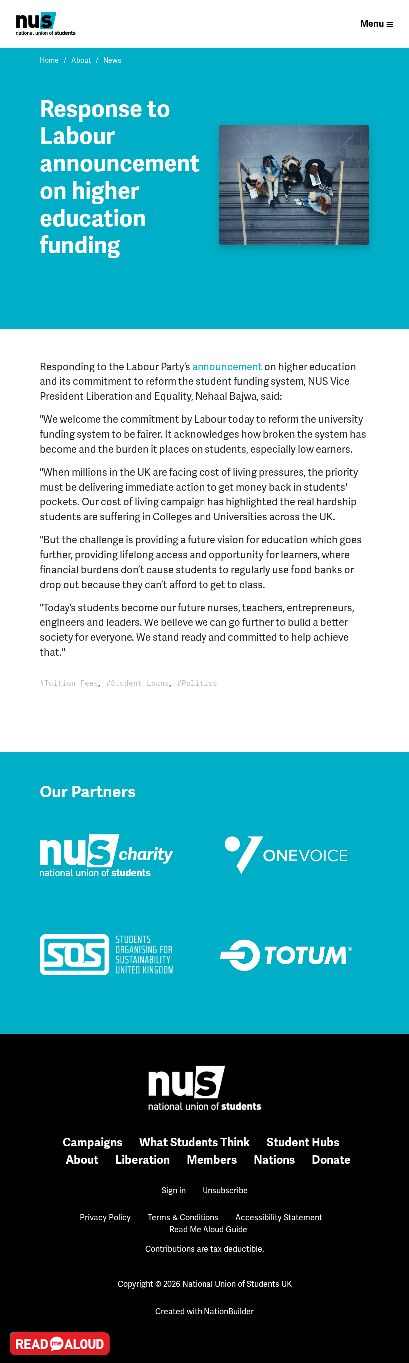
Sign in (174, 1190)
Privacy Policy (105, 1217)
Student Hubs (303, 1142)
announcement (227, 366)
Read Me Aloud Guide (208, 1229)
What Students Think (194, 1142)
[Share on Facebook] (20, 1290)
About (81, 60)
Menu (372, 23)
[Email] (20, 1233)
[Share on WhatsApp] (20, 1318)
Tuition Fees (71, 683)
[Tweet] (20, 1261)
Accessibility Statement (278, 1217)
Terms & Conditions (183, 1217)
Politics (199, 683)
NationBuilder (229, 1311)
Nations (274, 1160)
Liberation (142, 1160)
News (112, 60)
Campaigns (92, 1142)
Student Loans (140, 683)
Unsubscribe (225, 1190)
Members (212, 1160)
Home (49, 60)
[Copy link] (20, 1205)
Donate (331, 1160)
